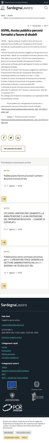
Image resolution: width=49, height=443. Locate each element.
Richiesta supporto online (12, 337)
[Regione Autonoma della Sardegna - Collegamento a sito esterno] (12, 396)
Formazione (6, 350)
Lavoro (20, 8)
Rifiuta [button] (24, 437)
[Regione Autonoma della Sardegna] (3, 2)
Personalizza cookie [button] (23, 432)
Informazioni (8, 432)
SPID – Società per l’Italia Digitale (15, 377)
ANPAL (4, 367)
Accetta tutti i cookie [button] (12, 437)
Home (3, 15)
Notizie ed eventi (8, 354)
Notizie (10, 15)
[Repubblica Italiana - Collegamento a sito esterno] (37, 385)
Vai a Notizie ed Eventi (13, 148)
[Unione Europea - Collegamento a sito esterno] (12, 385)
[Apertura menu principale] (4, 7)
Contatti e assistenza (10, 357)
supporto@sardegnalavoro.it (13, 324)
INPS (4, 374)
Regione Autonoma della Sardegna (16, 2)
